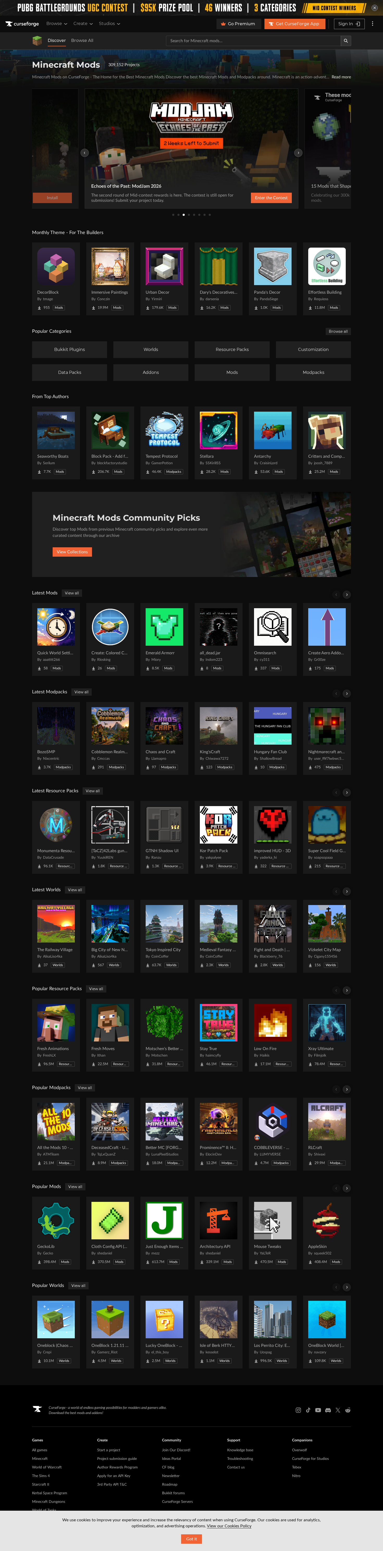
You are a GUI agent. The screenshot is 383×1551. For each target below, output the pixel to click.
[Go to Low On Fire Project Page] (273, 1035)
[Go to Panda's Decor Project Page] (273, 278)
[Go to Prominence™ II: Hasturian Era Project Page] (219, 1134)
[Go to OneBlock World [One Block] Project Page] (327, 1332)
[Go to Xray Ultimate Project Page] (327, 1035)
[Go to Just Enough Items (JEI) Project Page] (164, 1233)
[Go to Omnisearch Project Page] (273, 639)
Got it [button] (191, 1539)
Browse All (82, 40)
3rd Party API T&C (112, 1484)
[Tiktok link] (308, 1410)
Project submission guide (117, 1459)
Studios (107, 23)
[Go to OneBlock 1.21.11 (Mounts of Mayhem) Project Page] (110, 1332)
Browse (54, 23)
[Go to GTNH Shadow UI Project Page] (164, 837)
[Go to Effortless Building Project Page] (327, 278)
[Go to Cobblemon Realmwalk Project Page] (110, 738)
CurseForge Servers (177, 1502)
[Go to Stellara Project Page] (219, 442)
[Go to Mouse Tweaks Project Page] (273, 1233)
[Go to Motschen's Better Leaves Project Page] (164, 1035)
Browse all (338, 331)
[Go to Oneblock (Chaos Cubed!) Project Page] (56, 1332)
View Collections (72, 552)
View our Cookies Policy (229, 1526)
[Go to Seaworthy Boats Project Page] (56, 442)
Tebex (296, 1467)
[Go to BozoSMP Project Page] (56, 738)
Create (80, 23)
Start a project (108, 1450)
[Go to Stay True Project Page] (219, 1035)
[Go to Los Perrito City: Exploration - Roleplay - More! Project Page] (273, 1332)
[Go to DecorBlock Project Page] (56, 278)
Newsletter (171, 1476)
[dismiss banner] (375, 8)
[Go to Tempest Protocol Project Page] (164, 442)
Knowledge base (240, 1450)
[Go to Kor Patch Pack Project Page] (219, 837)
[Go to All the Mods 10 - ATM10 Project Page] (56, 1134)
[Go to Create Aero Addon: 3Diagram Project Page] (327, 639)
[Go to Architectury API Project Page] (219, 1233)
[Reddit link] (348, 1410)
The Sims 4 (41, 1476)
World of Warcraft (47, 1467)
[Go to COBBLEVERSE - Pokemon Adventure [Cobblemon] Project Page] (273, 1134)
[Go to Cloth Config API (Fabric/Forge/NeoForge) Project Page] (110, 1233)
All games (39, 1450)
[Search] (346, 41)
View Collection (257, 198)
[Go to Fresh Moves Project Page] (110, 1035)
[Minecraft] (37, 41)
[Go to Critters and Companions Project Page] (327, 442)
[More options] (372, 24)
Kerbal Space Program (49, 1493)
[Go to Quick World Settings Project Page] (56, 639)
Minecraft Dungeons (48, 1502)
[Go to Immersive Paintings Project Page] (110, 278)
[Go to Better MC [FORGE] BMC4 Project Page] (164, 1134)
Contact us (236, 1467)
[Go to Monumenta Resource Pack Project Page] (56, 837)
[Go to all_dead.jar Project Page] (219, 639)
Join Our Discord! (176, 1450)
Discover (57, 40)
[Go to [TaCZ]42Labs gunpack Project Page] (110, 837)
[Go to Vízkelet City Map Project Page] (327, 936)
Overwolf (299, 1450)
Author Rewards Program (117, 1467)
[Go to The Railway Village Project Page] (56, 936)
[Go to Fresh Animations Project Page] (56, 1035)
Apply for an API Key (113, 1476)
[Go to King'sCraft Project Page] (219, 738)
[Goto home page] (22, 24)
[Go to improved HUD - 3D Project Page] (273, 837)
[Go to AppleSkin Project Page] (327, 1233)
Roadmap (169, 1484)
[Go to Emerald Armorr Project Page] (164, 639)
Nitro (296, 1476)
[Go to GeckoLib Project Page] (56, 1233)
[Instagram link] (298, 1410)
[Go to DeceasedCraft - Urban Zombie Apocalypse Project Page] (110, 1134)
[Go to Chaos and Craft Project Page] (164, 738)
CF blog (168, 1467)
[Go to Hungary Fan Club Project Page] (273, 738)
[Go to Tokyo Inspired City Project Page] (164, 936)
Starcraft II (40, 1484)
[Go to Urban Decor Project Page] (164, 278)
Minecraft (40, 1459)
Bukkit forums (173, 1493)
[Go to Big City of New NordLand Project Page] (110, 936)
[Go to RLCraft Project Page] (327, 1134)
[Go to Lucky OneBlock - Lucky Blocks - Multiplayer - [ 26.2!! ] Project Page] (164, 1332)
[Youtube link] (318, 1410)
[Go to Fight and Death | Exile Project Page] (273, 936)
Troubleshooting (240, 1459)
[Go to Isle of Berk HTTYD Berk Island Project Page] (219, 1332)
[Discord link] (328, 1410)
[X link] (338, 1410)
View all (72, 593)
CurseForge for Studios (310, 1459)
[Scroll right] (347, 595)
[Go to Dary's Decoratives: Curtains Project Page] (219, 278)
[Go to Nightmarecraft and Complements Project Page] (327, 738)
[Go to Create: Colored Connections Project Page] (110, 639)
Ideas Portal (171, 1459)
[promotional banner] (191, 8)
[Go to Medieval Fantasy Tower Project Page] (219, 936)
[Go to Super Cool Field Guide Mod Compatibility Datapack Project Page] (327, 837)
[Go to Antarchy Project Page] (273, 442)
